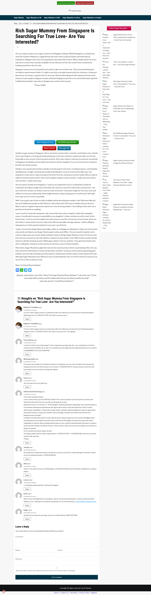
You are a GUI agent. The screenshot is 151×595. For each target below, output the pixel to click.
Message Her (64, 148)
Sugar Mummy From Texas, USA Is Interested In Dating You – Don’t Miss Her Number (124, 37)
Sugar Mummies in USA (52, 18)
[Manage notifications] (3, 591)
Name (18, 550)
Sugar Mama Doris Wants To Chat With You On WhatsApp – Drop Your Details (124, 108)
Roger (26, 510)
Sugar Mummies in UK (33, 18)
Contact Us (64, 593)
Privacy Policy (84, 593)
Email (60, 550)
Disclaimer (74, 593)
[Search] (136, 17)
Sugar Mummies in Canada (92, 18)
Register (94, 593)
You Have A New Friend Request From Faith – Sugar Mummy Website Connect (122, 182)
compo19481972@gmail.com (85, 501)
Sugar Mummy (19, 18)
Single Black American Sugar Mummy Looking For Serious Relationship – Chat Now (123, 207)
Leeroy (26, 480)
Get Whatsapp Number (67, 142)
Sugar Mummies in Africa (71, 18)
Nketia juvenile (29, 359)
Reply (27, 319)
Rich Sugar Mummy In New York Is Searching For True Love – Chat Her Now (124, 83)
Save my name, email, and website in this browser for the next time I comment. (45, 570)
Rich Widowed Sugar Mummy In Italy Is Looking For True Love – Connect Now (124, 135)
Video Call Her (49, 148)
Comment (19, 537)
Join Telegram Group (45, 142)
